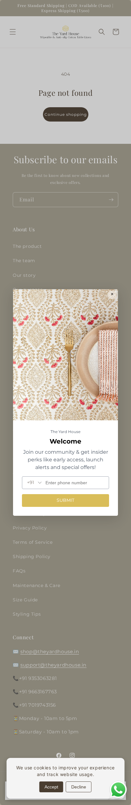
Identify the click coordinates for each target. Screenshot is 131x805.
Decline (78, 786)
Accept (51, 786)
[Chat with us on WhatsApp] (118, 797)
